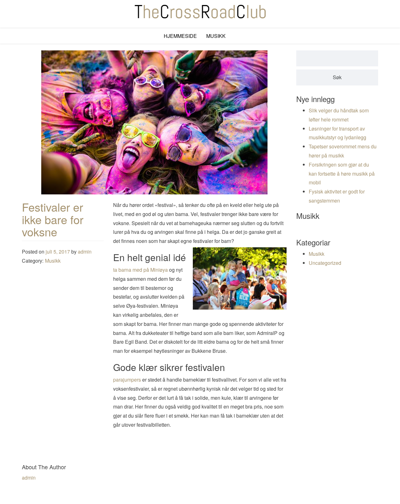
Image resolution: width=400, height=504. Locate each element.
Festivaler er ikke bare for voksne (52, 219)
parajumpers (127, 379)
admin (85, 251)
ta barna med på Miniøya (140, 269)
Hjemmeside (180, 35)
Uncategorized (325, 262)
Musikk (216, 35)
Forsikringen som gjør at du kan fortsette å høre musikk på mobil (342, 173)
